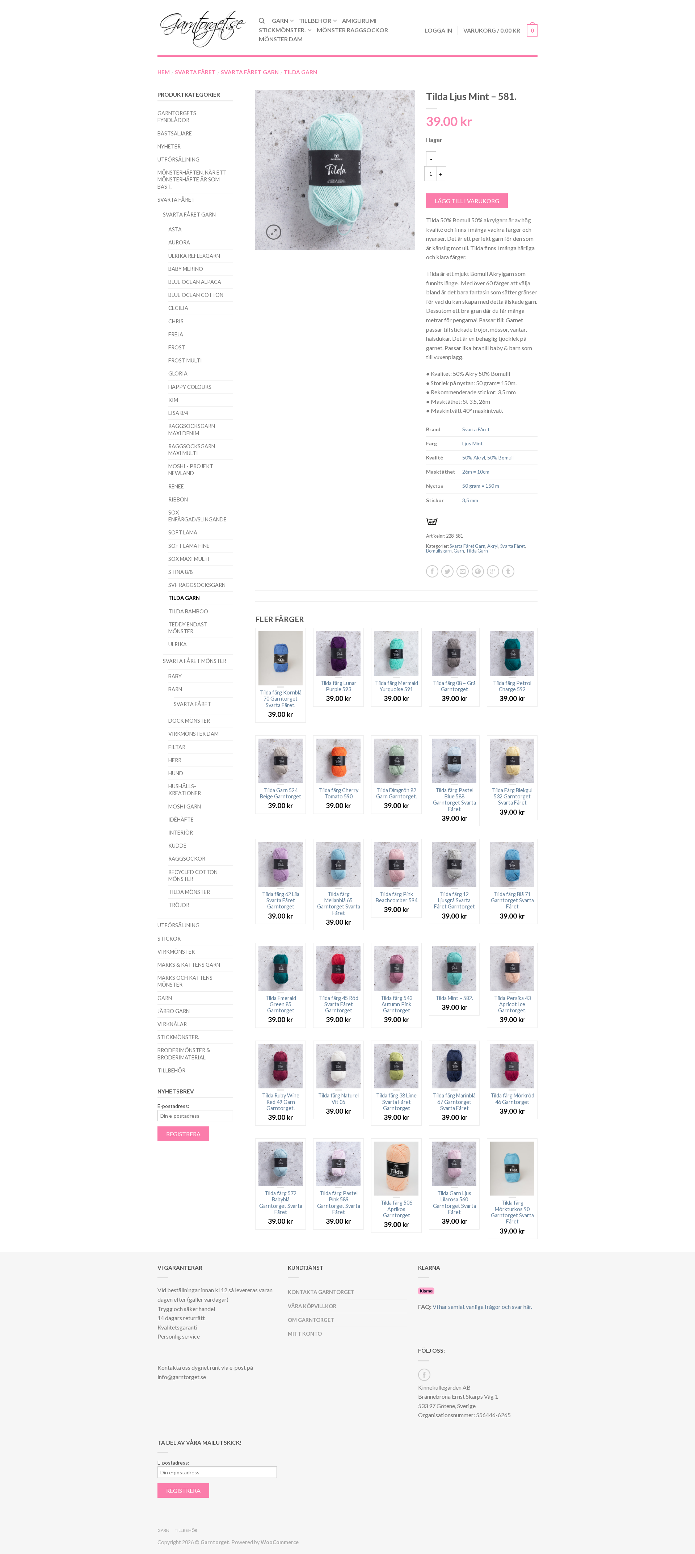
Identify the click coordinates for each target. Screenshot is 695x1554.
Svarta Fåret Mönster (194, 661)
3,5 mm (470, 500)
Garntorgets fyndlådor (176, 116)
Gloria (178, 373)
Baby (175, 676)
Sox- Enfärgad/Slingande (197, 515)
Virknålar (172, 1024)
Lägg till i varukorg (467, 200)
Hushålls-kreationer (184, 789)
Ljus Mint (472, 443)
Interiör (180, 833)
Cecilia (178, 308)
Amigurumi (359, 20)
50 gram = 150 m (480, 486)
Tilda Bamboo (188, 611)
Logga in (438, 30)
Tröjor (178, 905)
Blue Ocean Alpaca (194, 282)
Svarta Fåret (195, 72)
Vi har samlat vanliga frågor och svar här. (482, 1306)
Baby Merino (185, 269)
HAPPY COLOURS (189, 387)
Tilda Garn (300, 72)
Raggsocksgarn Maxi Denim (191, 429)
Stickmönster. (282, 29)
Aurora (179, 242)
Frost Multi (185, 360)
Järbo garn (173, 1011)
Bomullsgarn (439, 551)
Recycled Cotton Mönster (193, 875)
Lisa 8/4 (178, 413)
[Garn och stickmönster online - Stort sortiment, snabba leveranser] (202, 27)
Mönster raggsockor (352, 29)
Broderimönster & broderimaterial (183, 1053)
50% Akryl (473, 457)
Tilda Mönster (189, 892)
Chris (176, 321)
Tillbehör (315, 20)
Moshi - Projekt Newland (190, 469)
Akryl (492, 546)
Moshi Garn (184, 806)
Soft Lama (182, 532)
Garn (280, 20)
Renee (176, 486)
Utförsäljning (178, 159)
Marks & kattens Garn (188, 965)
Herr (174, 760)
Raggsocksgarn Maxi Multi (191, 449)
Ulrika (177, 644)
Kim (173, 400)
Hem (163, 72)
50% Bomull (500, 457)
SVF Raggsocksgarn (197, 585)
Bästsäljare (174, 133)
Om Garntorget (311, 1320)
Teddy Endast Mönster (187, 627)
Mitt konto (305, 1334)
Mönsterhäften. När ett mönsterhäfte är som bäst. (192, 179)
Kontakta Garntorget (321, 1292)
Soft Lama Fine (189, 546)
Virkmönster (176, 952)
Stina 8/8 (180, 572)
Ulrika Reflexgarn (194, 256)
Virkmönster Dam (193, 734)
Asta (175, 229)
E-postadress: (173, 1106)
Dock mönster (189, 721)
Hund (175, 773)
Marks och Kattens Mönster (184, 981)
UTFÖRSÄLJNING (178, 925)
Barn (175, 689)
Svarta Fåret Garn (250, 72)
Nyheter (169, 146)
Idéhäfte (181, 819)
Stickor (169, 939)
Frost (176, 347)
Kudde (177, 846)
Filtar (176, 747)
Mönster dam (281, 38)
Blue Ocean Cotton (195, 295)
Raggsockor (186, 859)
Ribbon (178, 499)
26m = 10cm (475, 472)
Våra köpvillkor (312, 1306)
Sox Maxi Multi (189, 559)
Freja (175, 334)
